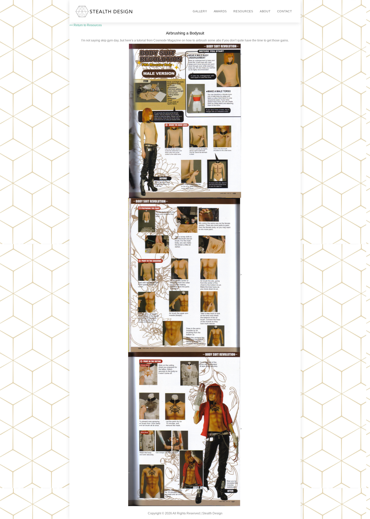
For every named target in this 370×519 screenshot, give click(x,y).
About (265, 11)
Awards (220, 11)
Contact (284, 11)
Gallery (200, 11)
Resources (243, 11)
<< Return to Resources (85, 25)
